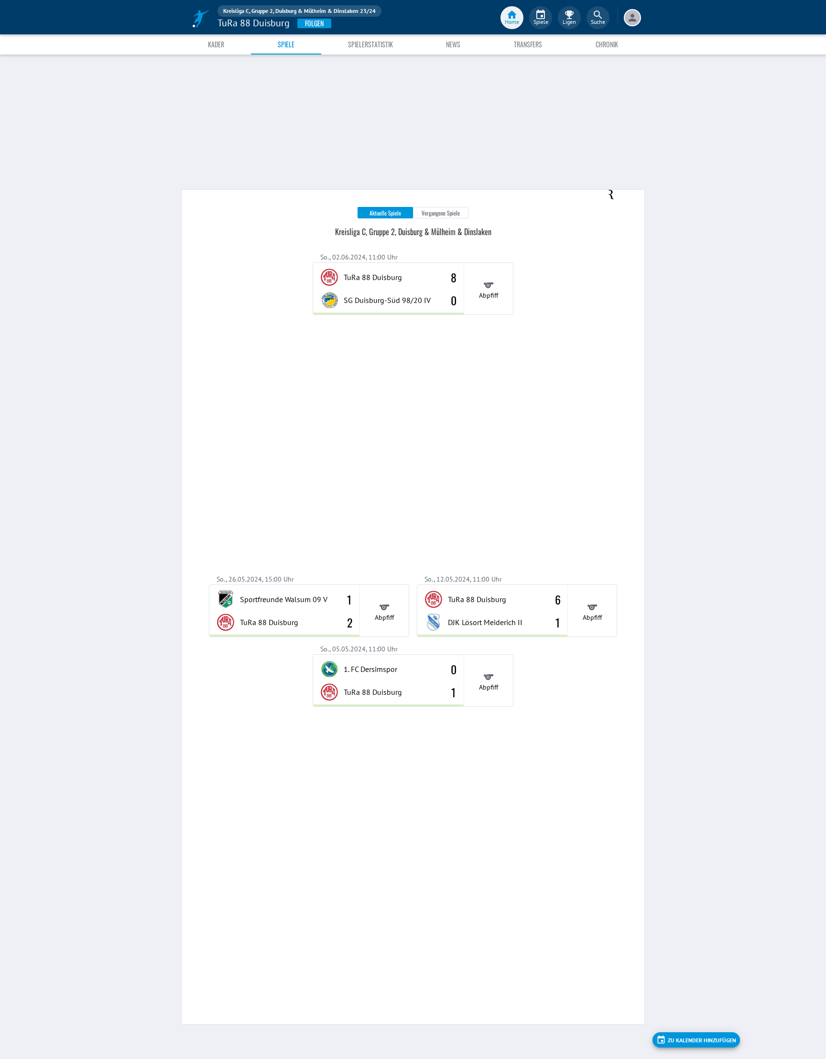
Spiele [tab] (286, 44)
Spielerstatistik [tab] (370, 44)
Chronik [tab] (607, 44)
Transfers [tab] (528, 44)
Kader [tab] (216, 44)
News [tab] (453, 44)
